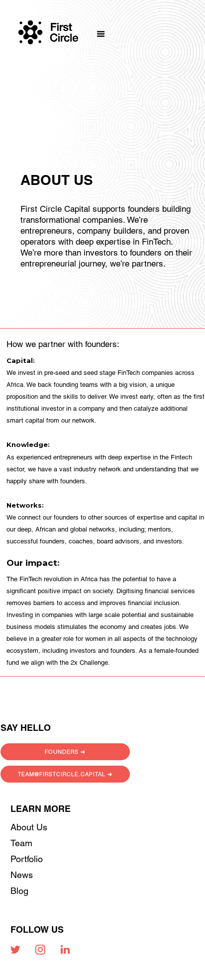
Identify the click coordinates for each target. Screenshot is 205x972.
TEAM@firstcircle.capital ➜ (65, 774)
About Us (28, 827)
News (21, 875)
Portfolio (26, 859)
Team (21, 843)
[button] (97, 22)
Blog (19, 890)
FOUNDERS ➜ (65, 751)
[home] (48, 23)
